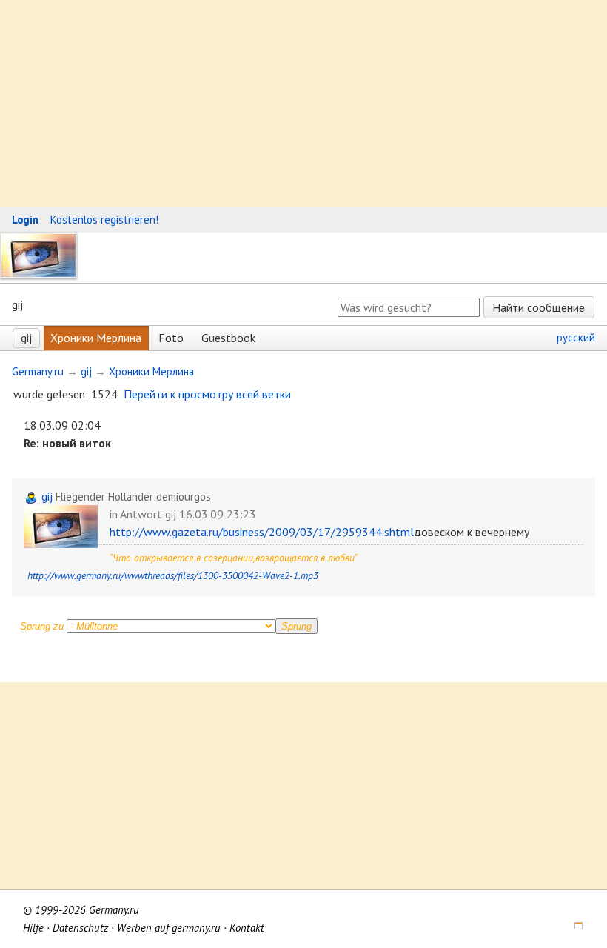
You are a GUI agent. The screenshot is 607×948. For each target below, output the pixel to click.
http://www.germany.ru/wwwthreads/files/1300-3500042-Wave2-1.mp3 (172, 575)
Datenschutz (80, 928)
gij (26, 337)
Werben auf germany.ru (169, 928)
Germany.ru (38, 371)
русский (576, 337)
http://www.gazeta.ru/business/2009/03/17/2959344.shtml (262, 531)
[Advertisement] (303, 103)
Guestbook (228, 337)
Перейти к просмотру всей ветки (207, 394)
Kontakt (246, 928)
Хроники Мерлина (95, 337)
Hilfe (33, 928)
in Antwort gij (143, 514)
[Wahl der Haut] (574, 928)
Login (25, 220)
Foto (171, 337)
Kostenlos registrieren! (104, 220)
